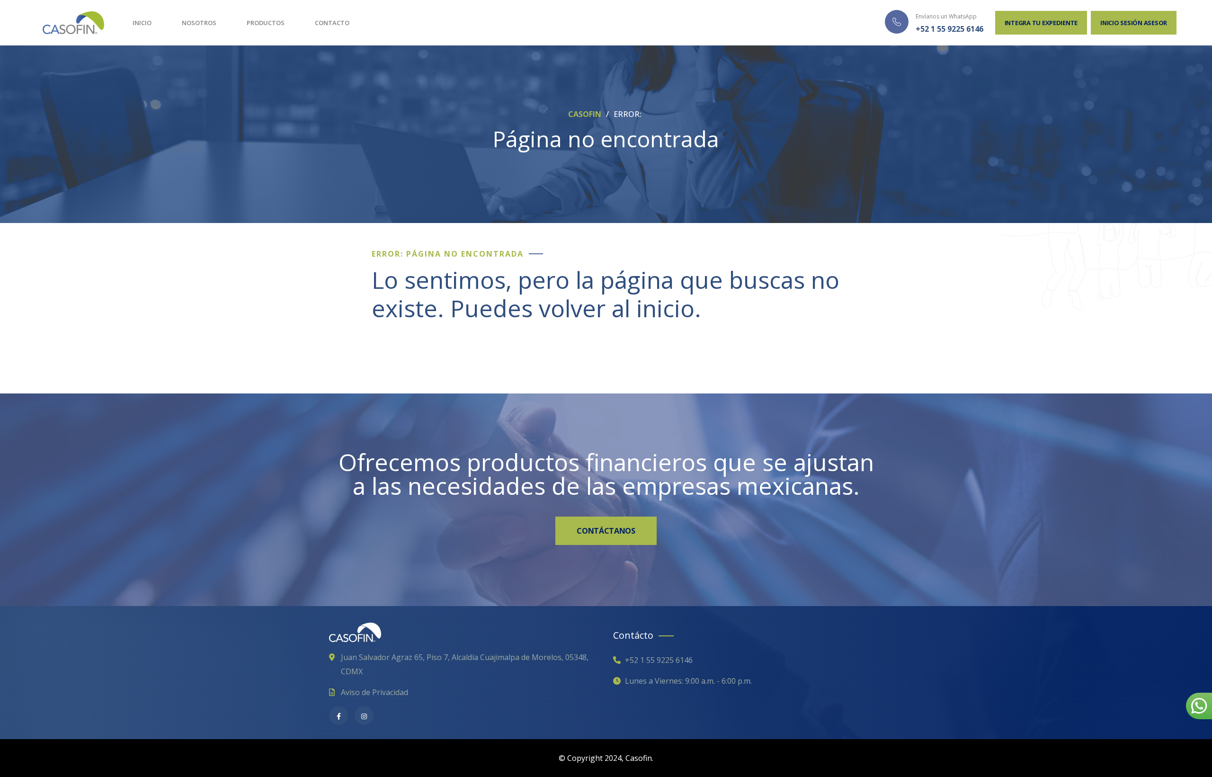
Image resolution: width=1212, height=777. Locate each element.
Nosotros (199, 22)
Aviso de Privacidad (374, 692)
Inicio (142, 22)
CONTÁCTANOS (606, 531)
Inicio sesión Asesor (1133, 22)
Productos (266, 22)
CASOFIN (585, 114)
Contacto (332, 22)
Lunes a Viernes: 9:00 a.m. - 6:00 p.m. (688, 681)
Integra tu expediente (1041, 22)
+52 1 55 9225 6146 (949, 29)
